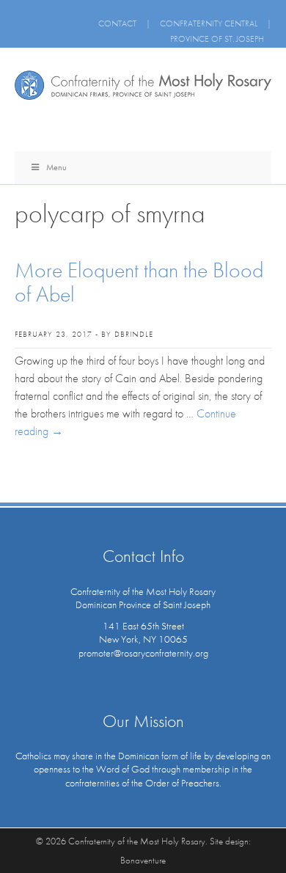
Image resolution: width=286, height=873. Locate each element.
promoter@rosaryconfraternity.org (143, 653)
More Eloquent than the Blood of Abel (139, 282)
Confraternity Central (208, 23)
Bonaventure (143, 860)
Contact (117, 23)
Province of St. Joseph (217, 39)
